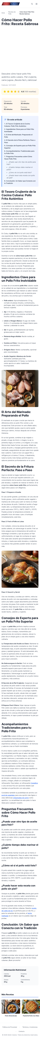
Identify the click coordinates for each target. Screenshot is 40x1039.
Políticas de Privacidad (10, 1027)
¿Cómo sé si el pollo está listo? (20, 172)
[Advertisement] (20, 49)
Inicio (3, 13)
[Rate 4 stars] (15, 91)
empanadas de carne (21, 798)
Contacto (21, 1031)
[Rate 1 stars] (4, 91)
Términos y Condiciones (29, 1027)
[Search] (32, 4)
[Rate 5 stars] (18, 91)
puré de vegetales (8, 795)
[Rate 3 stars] (11, 91)
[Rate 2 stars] (8, 91)
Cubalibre (34, 783)
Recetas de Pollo (12, 13)
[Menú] (36, 4)
